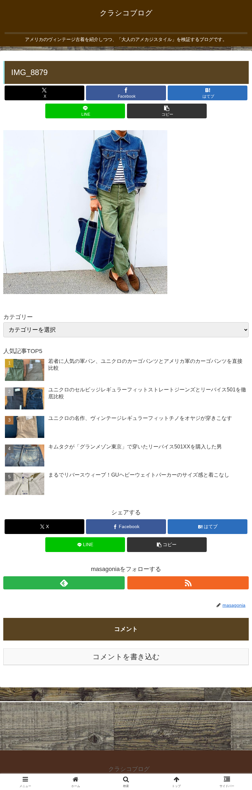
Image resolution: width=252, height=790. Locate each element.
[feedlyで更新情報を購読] (64, 582)
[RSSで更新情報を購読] (188, 582)
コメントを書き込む (126, 657)
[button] (167, 111)
